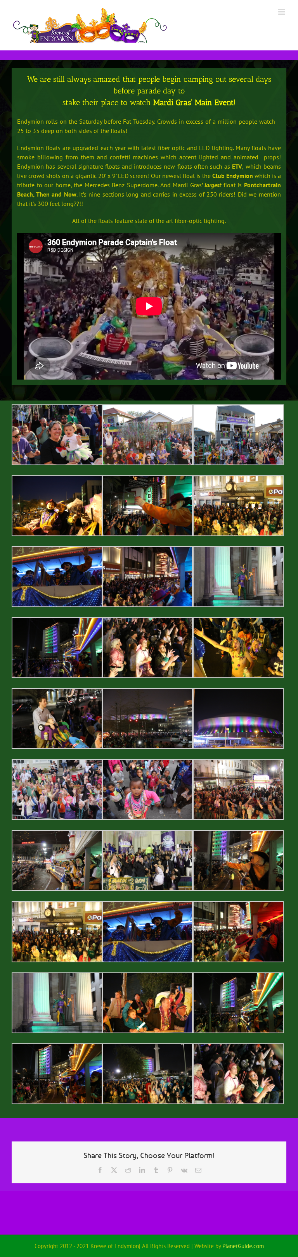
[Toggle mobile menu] (282, 12)
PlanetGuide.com (243, 1246)
